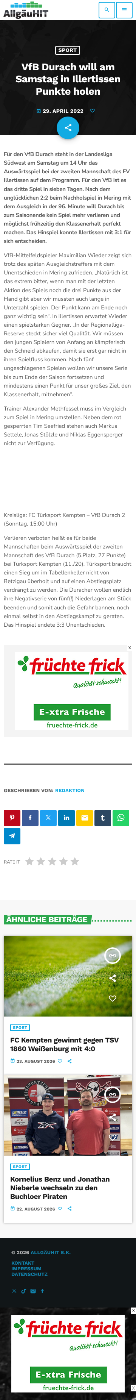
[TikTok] (24, 1291)
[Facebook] (43, 1291)
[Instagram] (33, 1291)
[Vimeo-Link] (25, 10)
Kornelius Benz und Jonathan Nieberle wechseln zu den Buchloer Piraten (60, 1188)
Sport (68, 50)
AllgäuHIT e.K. (51, 1253)
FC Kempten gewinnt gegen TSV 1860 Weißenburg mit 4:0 (64, 1044)
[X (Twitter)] (14, 1291)
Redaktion (70, 791)
